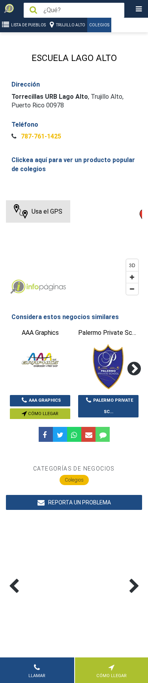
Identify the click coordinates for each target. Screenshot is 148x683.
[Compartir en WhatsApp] (74, 434)
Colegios (99, 25)
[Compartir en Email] (88, 434)
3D (132, 265)
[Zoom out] (132, 289)
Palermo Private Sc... (113, 406)
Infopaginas (18, 287)
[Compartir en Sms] (103, 434)
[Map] (74, 249)
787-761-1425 (40, 136)
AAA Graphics (45, 400)
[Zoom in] (132, 277)
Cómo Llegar (42, 413)
